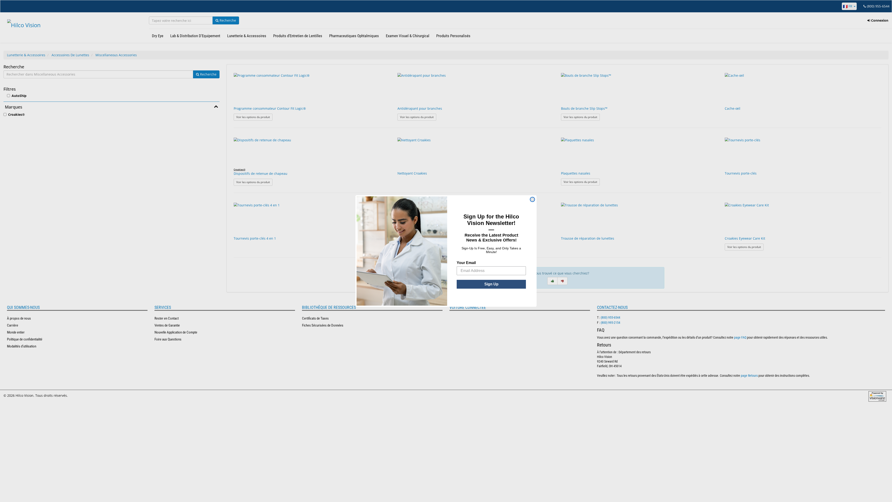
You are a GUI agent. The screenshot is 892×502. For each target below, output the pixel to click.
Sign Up (491, 284)
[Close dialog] (532, 199)
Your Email (466, 263)
